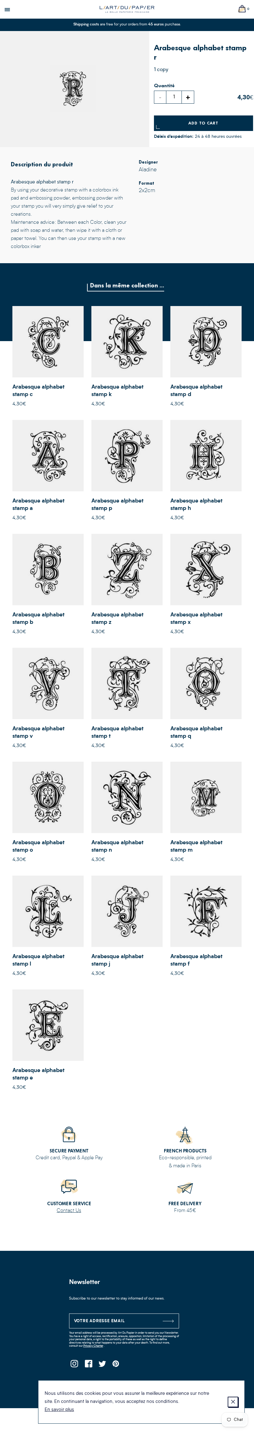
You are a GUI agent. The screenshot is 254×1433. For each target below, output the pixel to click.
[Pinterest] (116, 1365)
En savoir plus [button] (59, 1410)
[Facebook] (88, 1365)
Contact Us (69, 1210)
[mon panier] (242, 9)
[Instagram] (74, 1365)
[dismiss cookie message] (233, 1402)
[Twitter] (102, 1365)
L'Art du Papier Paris (127, 9)
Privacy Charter (93, 1346)
